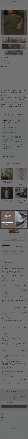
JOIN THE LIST (7, 224)
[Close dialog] (26, 211)
